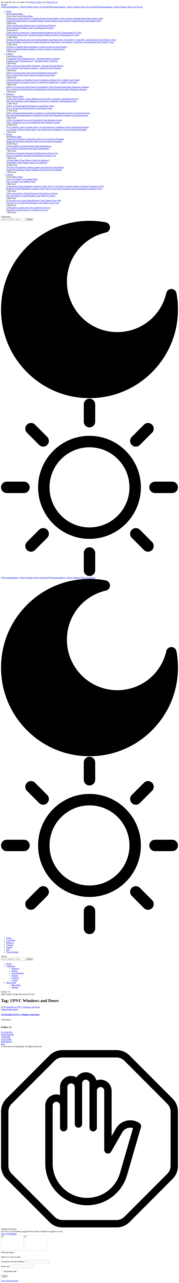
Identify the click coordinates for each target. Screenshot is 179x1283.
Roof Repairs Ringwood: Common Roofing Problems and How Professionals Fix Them (42, 35)
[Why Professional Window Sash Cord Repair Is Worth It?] (31, 25)
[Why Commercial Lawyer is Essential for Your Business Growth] (34, 120)
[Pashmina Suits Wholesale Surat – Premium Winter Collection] (33, 59)
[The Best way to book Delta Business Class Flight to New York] (33, 200)
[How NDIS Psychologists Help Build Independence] (29, 146)
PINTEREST (6, 1042)
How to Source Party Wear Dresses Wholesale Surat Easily (30, 75)
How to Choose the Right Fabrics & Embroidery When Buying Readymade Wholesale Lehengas (46, 89)
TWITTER (5, 1037)
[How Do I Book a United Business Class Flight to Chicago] (31, 193)
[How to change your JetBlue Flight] (21, 179)
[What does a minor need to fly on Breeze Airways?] (28, 207)
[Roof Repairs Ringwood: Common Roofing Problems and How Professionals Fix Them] (43, 33)
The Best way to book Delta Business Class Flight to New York (32, 203)
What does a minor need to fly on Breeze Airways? (27, 210)
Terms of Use (51, 2)
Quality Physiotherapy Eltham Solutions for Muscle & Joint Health (33, 170)
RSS (3, 1044)
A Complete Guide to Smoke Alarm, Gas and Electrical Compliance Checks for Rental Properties (46, 129)
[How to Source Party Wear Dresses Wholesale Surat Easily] (31, 73)
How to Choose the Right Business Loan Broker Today (29, 108)
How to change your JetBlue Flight (20, 181)
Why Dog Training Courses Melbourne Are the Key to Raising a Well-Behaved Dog (41, 101)
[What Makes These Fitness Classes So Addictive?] (28, 160)
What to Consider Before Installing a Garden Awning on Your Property (35, 49)
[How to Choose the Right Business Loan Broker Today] (30, 106)
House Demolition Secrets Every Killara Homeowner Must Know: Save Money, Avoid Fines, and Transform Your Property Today (60, 42)
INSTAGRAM (7, 1035)
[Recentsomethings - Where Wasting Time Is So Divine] (72, 7)
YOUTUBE (6, 1039)
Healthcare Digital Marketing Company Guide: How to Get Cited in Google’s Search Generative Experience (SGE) (54, 189)
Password (5, 1266)
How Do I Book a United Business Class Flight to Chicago (30, 196)
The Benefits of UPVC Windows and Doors (20, 1014)
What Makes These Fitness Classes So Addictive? (26, 163)
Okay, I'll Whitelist (9, 1234)
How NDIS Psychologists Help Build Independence (28, 148)
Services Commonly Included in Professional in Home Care (31, 155)
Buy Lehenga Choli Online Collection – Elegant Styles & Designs (33, 68)
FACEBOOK (7, 1032)
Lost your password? (9, 1281)
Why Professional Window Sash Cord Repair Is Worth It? (30, 28)
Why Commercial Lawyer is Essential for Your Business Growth (33, 122)
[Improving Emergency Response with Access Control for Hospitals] (35, 139)
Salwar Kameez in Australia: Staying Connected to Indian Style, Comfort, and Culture (41, 82)
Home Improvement (9, 1009)
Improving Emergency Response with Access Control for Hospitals (34, 141)
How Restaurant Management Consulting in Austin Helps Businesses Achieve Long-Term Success (47, 115)
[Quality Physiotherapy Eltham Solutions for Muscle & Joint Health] (35, 167)
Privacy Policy (36, 2)
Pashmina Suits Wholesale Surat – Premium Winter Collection (32, 61)
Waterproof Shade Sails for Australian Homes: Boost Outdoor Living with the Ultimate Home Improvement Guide (53, 21)
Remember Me (10, 1271)
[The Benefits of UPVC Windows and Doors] (20, 1007)
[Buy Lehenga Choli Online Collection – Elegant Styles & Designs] (34, 66)
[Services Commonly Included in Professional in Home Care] (32, 153)
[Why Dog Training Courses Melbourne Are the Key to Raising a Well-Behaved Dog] (42, 99)
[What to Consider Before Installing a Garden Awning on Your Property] (36, 47)
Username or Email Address (12, 1261)
